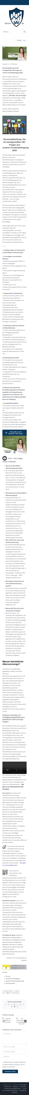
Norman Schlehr (8, 991)
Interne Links (8, 1086)
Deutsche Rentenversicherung (15, 981)
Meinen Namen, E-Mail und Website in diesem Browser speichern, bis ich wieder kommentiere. (14, 1064)
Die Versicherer (10, 983)
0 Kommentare (15, 993)
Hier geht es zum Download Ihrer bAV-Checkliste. (13, 786)
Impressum (15, 1086)
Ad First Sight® (22, 1084)
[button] (3, 1021)
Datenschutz (23, 1086)
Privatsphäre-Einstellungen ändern (12, 1088)
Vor (24, 40)
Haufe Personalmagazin (13, 979)
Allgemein (8, 993)
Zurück (19, 40)
